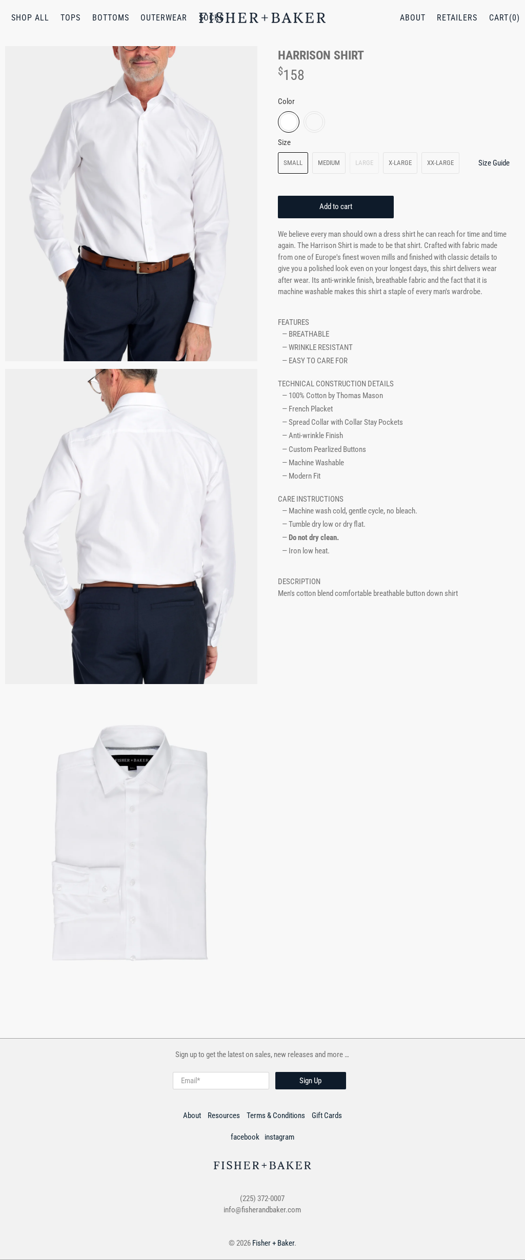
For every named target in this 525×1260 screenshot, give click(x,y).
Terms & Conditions (276, 1115)
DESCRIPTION (299, 581)
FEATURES (293, 322)
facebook (245, 1137)
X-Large (400, 163)
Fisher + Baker (273, 1243)
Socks (211, 18)
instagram (279, 1137)
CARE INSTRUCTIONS (311, 499)
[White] (288, 122)
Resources (224, 1115)
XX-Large (440, 163)
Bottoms (110, 18)
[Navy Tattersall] (314, 122)
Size (284, 142)
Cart (499, 18)
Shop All (30, 18)
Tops (70, 18)
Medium (329, 163)
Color (286, 101)
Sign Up (310, 1080)
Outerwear (163, 18)
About (413, 18)
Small (293, 163)
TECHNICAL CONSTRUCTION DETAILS (336, 383)
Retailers (457, 18)
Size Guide (494, 163)
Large (364, 163)
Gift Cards (327, 1115)
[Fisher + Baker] (262, 17)
